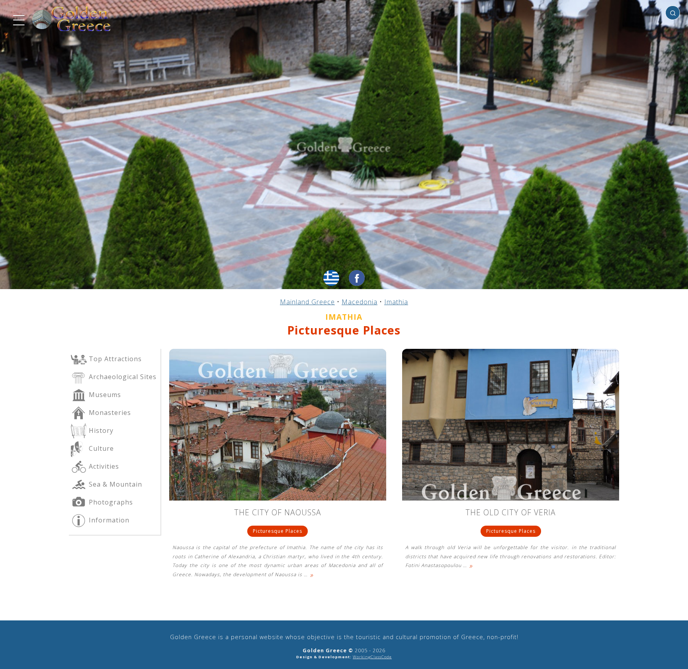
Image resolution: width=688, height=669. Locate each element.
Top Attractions (114, 358)
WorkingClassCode (372, 656)
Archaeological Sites (121, 376)
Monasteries (109, 412)
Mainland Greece (307, 301)
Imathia (396, 301)
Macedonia (359, 301)
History (100, 430)
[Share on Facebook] (357, 278)
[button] (18, 19)
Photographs (110, 502)
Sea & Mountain (114, 484)
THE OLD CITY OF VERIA (510, 513)
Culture (100, 448)
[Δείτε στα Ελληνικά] (331, 278)
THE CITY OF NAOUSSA (277, 513)
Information (108, 520)
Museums (104, 394)
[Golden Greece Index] (71, 19)
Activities (103, 466)
